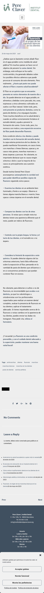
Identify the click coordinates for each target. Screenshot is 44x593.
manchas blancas (8, 366)
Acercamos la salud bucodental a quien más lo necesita (21, 457)
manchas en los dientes (24, 366)
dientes (19, 362)
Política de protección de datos (28, 588)
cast (18, 54)
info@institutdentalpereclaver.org (22, 522)
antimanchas (11, 362)
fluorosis (27, 362)
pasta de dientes (8, 370)
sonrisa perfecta (20, 370)
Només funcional (22, 576)
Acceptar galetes (22, 569)
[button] (40, 555)
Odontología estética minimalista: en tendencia (18, 477)
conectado (23, 441)
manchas (35, 362)
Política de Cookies (10, 588)
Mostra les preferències (22, 583)
